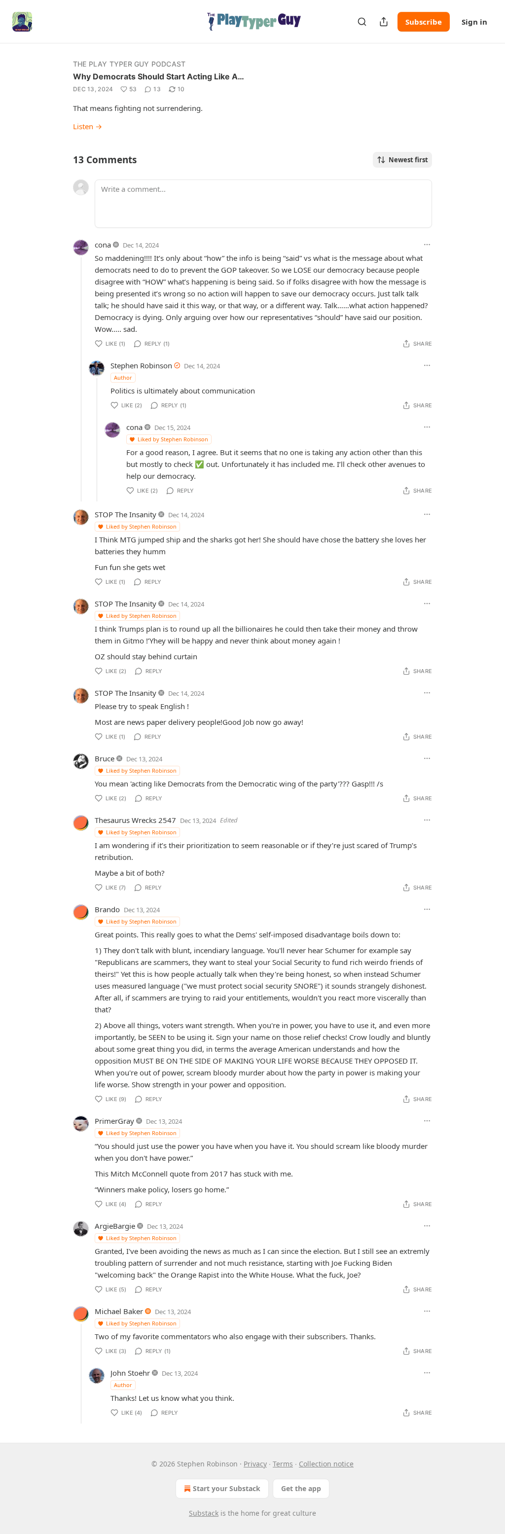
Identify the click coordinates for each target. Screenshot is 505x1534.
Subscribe (423, 22)
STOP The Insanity (125, 514)
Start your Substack (226, 1488)
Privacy (255, 1463)
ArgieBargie (115, 1226)
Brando (107, 909)
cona (103, 245)
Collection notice (326, 1463)
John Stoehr (130, 1373)
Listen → (87, 126)
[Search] (362, 22)
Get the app (301, 1488)
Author (123, 377)
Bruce (104, 758)
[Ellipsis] (427, 244)
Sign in (474, 22)
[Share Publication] (384, 22)
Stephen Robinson (141, 365)
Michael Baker (119, 1311)
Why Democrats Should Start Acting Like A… (158, 76)
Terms (283, 1463)
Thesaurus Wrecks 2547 (135, 820)
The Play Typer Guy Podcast (129, 64)
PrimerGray (114, 1121)
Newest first (408, 159)
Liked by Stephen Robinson (173, 439)
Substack (203, 1513)
